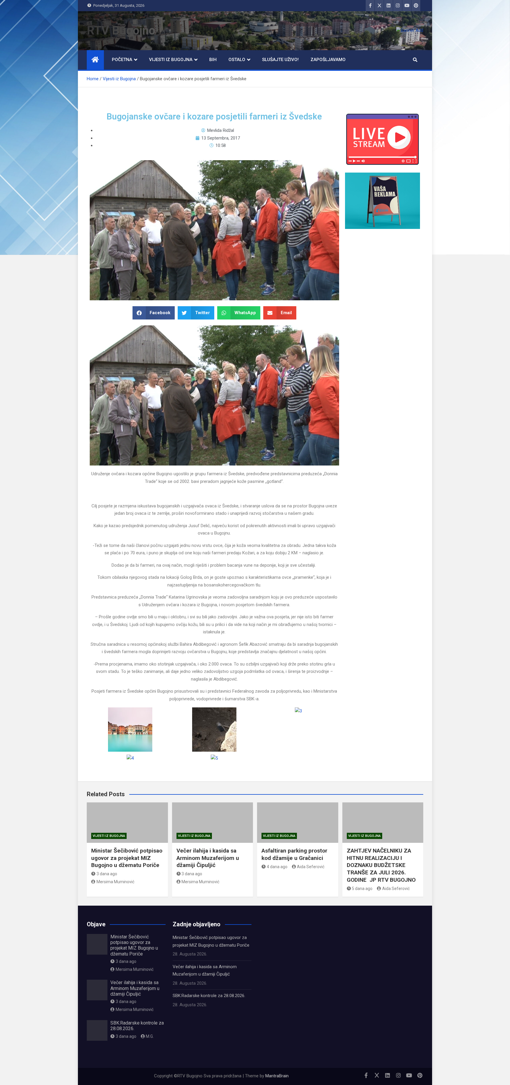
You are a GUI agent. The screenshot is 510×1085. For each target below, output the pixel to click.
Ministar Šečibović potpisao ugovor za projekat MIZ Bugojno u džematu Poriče (126, 857)
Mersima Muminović (115, 881)
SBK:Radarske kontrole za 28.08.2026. (209, 995)
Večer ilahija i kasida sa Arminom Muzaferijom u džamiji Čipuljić (207, 857)
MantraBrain (277, 1076)
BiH (213, 59)
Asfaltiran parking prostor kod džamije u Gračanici (294, 854)
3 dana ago (107, 873)
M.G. (150, 1036)
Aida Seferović (310, 866)
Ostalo (236, 59)
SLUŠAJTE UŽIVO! (280, 59)
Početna (122, 59)
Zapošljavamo (328, 59)
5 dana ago (362, 888)
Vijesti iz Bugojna (170, 59)
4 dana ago (277, 866)
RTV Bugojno (121, 30)
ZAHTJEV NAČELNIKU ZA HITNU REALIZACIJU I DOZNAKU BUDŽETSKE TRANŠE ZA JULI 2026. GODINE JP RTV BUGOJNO (381, 865)
